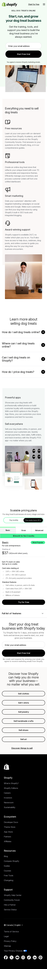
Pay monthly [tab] (14, 520)
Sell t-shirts (23, 703)
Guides (7, 866)
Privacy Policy (10, 941)
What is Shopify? (11, 783)
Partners (7, 836)
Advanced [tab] (39, 530)
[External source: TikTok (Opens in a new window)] (29, 957)
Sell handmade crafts (24, 721)
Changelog (8, 880)
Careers (7, 793)
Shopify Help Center (12, 895)
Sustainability (9, 807)
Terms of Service (11, 931)
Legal (6, 936)
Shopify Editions (11, 788)
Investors (8, 798)
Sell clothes (23, 693)
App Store (8, 832)
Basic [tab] (8, 530)
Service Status (10, 909)
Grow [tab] (23, 530)
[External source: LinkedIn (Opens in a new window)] (35, 957)
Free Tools (8, 875)
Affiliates (7, 841)
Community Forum (12, 900)
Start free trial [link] (23, 54)
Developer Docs (11, 822)
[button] (44, 4)
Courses (7, 870)
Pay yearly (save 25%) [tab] (33, 520)
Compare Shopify (11, 861)
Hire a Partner (10, 905)
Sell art (23, 739)
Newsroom (8, 802)
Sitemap (7, 946)
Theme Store (9, 827)
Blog (6, 856)
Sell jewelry (23, 712)
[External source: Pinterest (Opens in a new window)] (40, 957)
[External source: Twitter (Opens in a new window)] (11, 957)
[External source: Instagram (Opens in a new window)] (23, 957)
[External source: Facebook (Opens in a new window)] (6, 957)
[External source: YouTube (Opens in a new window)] (17, 957)
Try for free (23, 602)
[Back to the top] (6, 767)
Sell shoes (23, 730)
